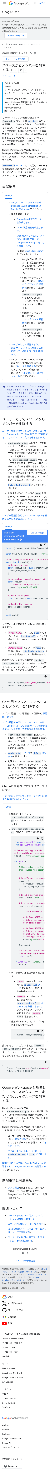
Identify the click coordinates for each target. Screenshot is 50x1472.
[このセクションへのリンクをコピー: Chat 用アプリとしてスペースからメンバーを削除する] (41, 706)
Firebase (6, 1434)
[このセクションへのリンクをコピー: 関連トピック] (25, 1208)
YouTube (6, 1407)
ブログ (5, 1394)
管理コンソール (9, 1368)
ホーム (5, 44)
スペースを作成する (26, 366)
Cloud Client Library (34, 251)
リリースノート (9, 76)
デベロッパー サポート (12, 1352)
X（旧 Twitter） (9, 1403)
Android (5, 1425)
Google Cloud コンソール (13, 1377)
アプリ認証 (13, 1187)
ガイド (8, 48)
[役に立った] (31, 53)
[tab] (8, 195)
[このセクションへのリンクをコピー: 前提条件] (18, 186)
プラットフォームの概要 (13, 1338)
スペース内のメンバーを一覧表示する (26, 1224)
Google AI (6, 1443)
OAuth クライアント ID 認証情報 (33, 284)
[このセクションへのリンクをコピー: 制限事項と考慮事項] (35, 1181)
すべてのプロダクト (10, 1447)
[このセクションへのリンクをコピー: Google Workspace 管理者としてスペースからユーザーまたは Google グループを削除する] (11, 1101)
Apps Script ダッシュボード (14, 1373)
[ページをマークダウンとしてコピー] (20, 70)
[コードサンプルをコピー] (45, 545)
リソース (14, 165)
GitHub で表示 (37, 533)
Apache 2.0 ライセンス (37, 1275)
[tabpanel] (25, 289)
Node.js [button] (8, 195)
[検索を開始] (35, 3)
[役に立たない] (35, 53)
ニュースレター (9, 1398)
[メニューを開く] (4, 3)
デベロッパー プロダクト (13, 1343)
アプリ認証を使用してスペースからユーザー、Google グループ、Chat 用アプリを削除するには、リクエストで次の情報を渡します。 (25, 725)
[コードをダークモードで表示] (41, 545)
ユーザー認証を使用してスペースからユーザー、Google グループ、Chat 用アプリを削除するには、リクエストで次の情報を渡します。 (25, 434)
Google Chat (10, 12)
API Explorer (7, 1382)
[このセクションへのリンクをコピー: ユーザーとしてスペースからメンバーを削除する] (35, 424)
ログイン (43, 3)
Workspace (28, 3)
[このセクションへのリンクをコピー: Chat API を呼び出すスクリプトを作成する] (13, 790)
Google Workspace (19, 44)
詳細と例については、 (13, 1163)
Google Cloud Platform (12, 1438)
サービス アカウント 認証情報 (32, 319)
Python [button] (8, 807)
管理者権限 (20, 1139)
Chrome (5, 1430)
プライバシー (18, 1459)
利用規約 (6, 1356)
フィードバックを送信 (15, 59)
